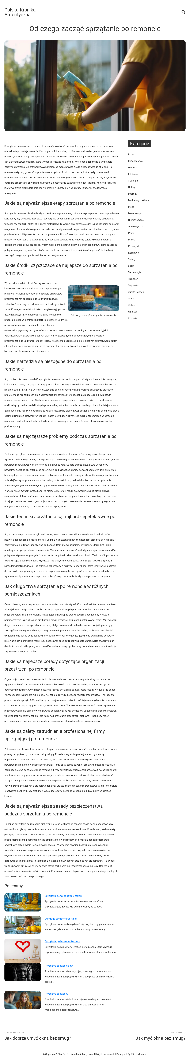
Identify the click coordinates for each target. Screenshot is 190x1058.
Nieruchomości (136, 220)
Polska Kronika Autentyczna (20, 12)
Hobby (131, 187)
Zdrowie (132, 318)
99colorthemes (139, 1054)
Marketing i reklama (138, 200)
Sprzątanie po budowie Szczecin (62, 941)
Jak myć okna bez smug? (161, 1038)
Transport (133, 279)
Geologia (133, 180)
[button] (183, 12)
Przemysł (133, 246)
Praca (131, 233)
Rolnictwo (133, 252)
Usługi (131, 305)
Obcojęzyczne (135, 226)
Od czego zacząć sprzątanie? (61, 918)
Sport (131, 265)
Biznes (132, 154)
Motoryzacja (134, 213)
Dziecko (132, 167)
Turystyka (133, 285)
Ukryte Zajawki (136, 292)
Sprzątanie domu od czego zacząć (63, 896)
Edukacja (133, 174)
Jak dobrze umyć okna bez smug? (37, 1038)
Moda (131, 206)
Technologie (134, 272)
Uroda (131, 298)
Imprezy (132, 193)
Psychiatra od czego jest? (59, 965)
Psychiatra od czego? (56, 993)
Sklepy (132, 259)
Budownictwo (135, 161)
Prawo (131, 239)
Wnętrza (132, 311)
